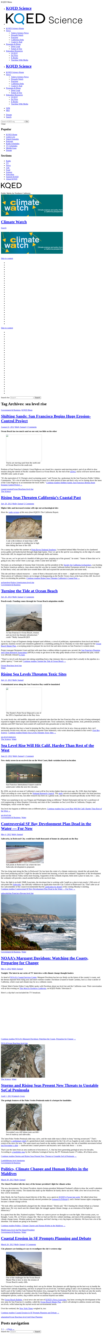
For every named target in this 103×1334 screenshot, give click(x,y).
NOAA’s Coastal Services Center (23, 977)
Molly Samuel (20, 427)
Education (10, 174)
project (73, 472)
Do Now (14, 55)
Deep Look (15, 46)
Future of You (16, 49)
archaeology (6, 582)
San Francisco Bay (16, 893)
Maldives (4, 1230)
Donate (9, 115)
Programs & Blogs (13, 44)
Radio (8, 161)
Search (8, 117)
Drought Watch (17, 35)
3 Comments (31, 1244)
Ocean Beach (18, 489)
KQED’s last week (69, 1197)
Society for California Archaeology (77, 565)
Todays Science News (20, 33)
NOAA (4, 1043)
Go (27, 121)
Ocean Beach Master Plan (50, 1302)
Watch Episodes (12, 139)
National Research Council (43, 793)
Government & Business (10, 410)
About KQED (11, 179)
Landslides (5, 1160)
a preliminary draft (18, 1141)
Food (8, 170)
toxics (13, 737)
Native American (17, 582)
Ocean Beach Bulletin (13, 1300)
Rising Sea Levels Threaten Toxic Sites (33, 674)
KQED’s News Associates (55, 1300)
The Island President (26, 1230)
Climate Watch (14, 222)
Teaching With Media (19, 60)
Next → (11, 1329)
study (61, 793)
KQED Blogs (26, 410)
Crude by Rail (16, 42)
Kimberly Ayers (18, 1096)
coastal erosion (7, 489)
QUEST (14, 53)
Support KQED (12, 177)
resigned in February (60, 1199)
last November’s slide (9, 1145)
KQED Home (11, 135)
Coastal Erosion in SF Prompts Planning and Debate (46, 1238)
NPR (8, 108)
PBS (8, 110)
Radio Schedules (12, 144)
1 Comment (29, 756)
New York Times (26, 1308)
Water (3, 668)
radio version (14, 512)
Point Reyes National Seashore (43, 550)
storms (22, 1160)
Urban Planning (36, 1317)
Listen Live (10, 137)
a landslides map (18, 1152)
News (8, 31)
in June (22, 655)
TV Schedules (11, 146)
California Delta (17, 40)
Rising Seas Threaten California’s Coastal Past (41, 497)
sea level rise (28, 489)
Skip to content (7, 258)
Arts (7, 168)
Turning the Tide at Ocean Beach (29, 591)
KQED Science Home (15, 28)
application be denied (53, 887)
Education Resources (14, 51)
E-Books (14, 58)
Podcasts (9, 141)
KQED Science (19, 8)
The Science (6, 491)
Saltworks (17, 884)
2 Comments (32, 427)
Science (9, 172)
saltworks (5, 893)
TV (7, 163)
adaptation (5, 1317)
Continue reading (53, 578)
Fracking (14, 37)
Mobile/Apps (11, 148)
